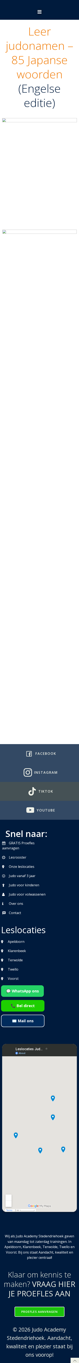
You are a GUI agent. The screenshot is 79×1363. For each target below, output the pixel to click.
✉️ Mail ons (22, 1020)
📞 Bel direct (23, 1005)
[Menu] (39, 12)
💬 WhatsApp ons (22, 990)
